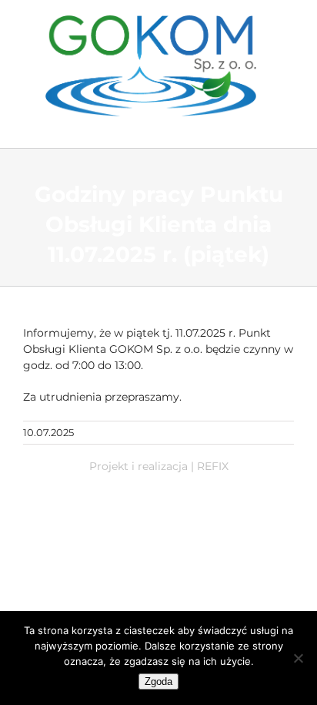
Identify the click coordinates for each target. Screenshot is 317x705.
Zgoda (158, 681)
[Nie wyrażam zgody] (297, 658)
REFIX (213, 466)
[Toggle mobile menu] (284, 124)
